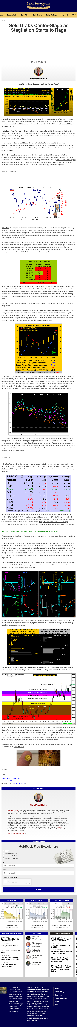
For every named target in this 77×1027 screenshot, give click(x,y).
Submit (38, 889)
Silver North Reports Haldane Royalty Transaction (61, 952)
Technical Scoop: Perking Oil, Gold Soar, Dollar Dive (61, 940)
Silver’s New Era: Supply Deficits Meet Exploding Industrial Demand (59, 959)
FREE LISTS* (6, 851)
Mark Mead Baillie (38, 78)
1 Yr (18, 903)
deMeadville (60, 827)
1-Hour (6, 928)
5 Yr (22, 903)
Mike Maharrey (37, 943)
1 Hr (6, 903)
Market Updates (51, 15)
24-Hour (12, 928)
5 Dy (10, 903)
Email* (4, 870)
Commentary (59, 992)
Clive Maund (36, 963)
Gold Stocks (37, 15)
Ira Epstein (36, 950)
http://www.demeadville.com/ (16, 833)
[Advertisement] (38, 47)
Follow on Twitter (61, 998)
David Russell (37, 956)
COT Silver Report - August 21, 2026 (60, 946)
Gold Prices (25, 15)
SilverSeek (64, 15)
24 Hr (2, 903)
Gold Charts (59, 995)
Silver (57, 1001)
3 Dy (14, 903)
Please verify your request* (10, 877)
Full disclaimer (39, 1013)
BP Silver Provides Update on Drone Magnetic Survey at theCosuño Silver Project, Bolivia (61, 968)
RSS (56, 1005)
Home (3, 20)
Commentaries (12, 15)
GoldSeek (35, 937)
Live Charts (11, 925)
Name (4, 862)
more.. (18, 928)
